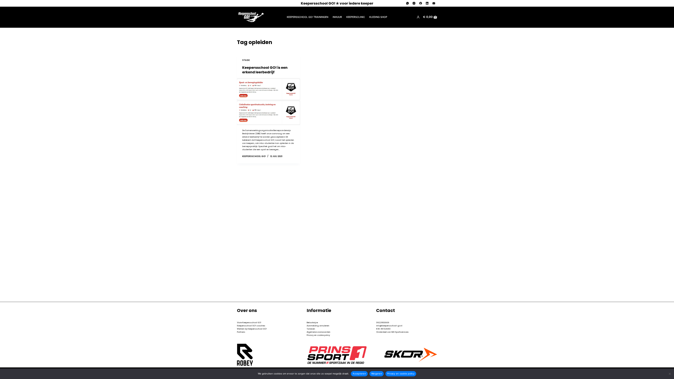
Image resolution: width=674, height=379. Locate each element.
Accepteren (359, 373)
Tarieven (311, 328)
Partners (241, 332)
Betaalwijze (312, 322)
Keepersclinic (355, 16)
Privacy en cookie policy (318, 335)
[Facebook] (420, 3)
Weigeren (376, 373)
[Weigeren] (669, 373)
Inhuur (337, 16)
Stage (246, 60)
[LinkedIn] (427, 3)
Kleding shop (378, 16)
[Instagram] (414, 3)
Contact (385, 310)
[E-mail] (434, 3)
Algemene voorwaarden (318, 332)
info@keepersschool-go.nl (389, 325)
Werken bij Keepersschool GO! (252, 328)
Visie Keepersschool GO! (249, 322)
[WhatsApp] (407, 3)
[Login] (418, 17)
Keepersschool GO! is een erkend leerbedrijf (265, 70)
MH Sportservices (400, 332)
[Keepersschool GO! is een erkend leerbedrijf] (268, 101)
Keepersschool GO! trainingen (307, 16)
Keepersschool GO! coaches (251, 325)
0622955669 (382, 322)
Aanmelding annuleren (318, 325)
